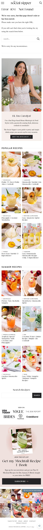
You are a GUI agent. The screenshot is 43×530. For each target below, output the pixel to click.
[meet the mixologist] (21, 84)
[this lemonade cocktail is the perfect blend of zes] (5, 510)
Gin (25, 334)
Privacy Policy (21, 523)
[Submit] (38, 39)
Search (37, 395)
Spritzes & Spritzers (31, 216)
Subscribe (20, 481)
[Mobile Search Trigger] (39, 3)
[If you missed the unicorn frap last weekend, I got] (37, 496)
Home (20, 521)
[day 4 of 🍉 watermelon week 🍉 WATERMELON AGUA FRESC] (37, 510)
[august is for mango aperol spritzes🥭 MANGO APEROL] (27, 496)
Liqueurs (27, 180)
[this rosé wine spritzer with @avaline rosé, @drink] (16, 496)
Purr (33, 526)
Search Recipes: (21, 390)
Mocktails (7, 216)
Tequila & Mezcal (9, 334)
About (26, 521)
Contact (32, 521)
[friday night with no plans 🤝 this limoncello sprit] (5, 496)
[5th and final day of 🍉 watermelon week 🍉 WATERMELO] (27, 510)
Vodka (5, 251)
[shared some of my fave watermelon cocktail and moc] (16, 510)
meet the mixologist (20, 137)
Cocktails (6, 180)
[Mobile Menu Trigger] (3, 3)
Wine (25, 374)
